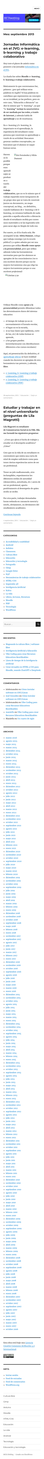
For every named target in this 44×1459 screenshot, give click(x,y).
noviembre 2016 (13, 965)
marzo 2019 (11, 903)
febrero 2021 (11, 845)
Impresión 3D (12, 584)
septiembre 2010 (13, 1189)
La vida (9, 594)
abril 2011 (10, 1167)
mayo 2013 (11, 1085)
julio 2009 (10, 1235)
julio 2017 (10, 946)
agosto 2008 (11, 1271)
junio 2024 (11, 757)
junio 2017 (10, 949)
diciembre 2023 (13, 767)
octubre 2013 (12, 1069)
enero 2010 (11, 1215)
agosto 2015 (11, 1004)
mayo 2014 (11, 1046)
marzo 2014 (11, 1053)
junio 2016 (10, 981)
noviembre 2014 (13, 1027)
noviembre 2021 (13, 819)
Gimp (8, 568)
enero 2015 (11, 1020)
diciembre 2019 (13, 877)
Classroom (10, 551)
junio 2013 (10, 1082)
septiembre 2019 (13, 887)
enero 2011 (11, 1176)
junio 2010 (10, 1199)
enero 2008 (11, 1293)
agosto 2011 (11, 1154)
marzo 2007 (11, 1323)
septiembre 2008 (13, 1267)
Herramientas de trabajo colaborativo (23, 577)
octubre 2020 (12, 858)
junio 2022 (11, 799)
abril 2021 (10, 842)
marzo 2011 (11, 1170)
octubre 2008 (12, 1264)
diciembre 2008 (13, 1258)
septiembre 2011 (13, 1150)
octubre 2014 (12, 1030)
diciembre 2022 (13, 786)
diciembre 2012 (13, 1102)
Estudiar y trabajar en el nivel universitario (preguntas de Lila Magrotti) (21, 414)
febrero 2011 (11, 1173)
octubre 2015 (12, 1001)
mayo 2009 (11, 1241)
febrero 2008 (12, 1290)
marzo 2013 (11, 1092)
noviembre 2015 (13, 998)
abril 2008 (10, 1284)
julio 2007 (10, 1313)
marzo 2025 (11, 747)
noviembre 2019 (13, 881)
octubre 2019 (12, 884)
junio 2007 (11, 1316)
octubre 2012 (12, 1108)
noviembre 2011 (13, 1144)
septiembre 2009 (14, 1228)
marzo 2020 (11, 871)
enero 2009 (11, 1254)
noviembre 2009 (13, 1222)
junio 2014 (10, 1043)
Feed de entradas (14, 1378)
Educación (25, 395)
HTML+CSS (11, 581)
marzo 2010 (11, 1209)
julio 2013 (10, 1079)
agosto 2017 (11, 942)
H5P (8, 574)
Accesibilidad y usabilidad (17, 542)
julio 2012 (10, 1118)
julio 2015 (10, 1007)
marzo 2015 (11, 1017)
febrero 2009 (12, 1251)
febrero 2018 (11, 929)
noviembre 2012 (13, 1105)
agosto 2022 (11, 793)
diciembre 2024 (13, 751)
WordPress (11, 610)
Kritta (8, 590)
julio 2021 (10, 832)
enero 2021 (11, 848)
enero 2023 (11, 783)
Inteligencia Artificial (15, 587)
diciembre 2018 (13, 913)
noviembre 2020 (13, 855)
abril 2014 (10, 1050)
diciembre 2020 (13, 851)
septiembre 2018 (13, 923)
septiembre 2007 (13, 1306)
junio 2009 (11, 1238)
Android (9, 545)
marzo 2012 (11, 1131)
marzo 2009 (11, 1248)
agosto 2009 (11, 1232)
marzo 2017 (11, 952)
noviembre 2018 (13, 916)
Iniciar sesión (12, 1375)
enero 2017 (11, 959)
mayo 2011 (10, 1163)
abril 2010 (10, 1206)
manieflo (10, 712)
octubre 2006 (12, 1329)
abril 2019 (10, 900)
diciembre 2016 (13, 962)
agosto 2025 (11, 741)
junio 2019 (10, 894)
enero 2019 (11, 910)
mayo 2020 (11, 868)
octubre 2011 (11, 1147)
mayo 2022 (11, 803)
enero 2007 (11, 1326)
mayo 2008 (11, 1280)
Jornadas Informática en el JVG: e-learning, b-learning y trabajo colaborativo (21, 50)
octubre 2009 (12, 1225)
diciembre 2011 (12, 1141)
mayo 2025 (11, 744)
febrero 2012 (11, 1134)
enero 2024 (11, 764)
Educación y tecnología (16, 561)
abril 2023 (10, 780)
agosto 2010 (11, 1193)
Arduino (9, 548)
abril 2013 (10, 1089)
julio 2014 (10, 1040)
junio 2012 (10, 1121)
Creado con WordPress (24, 1455)
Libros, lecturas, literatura (18, 597)
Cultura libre (11, 555)
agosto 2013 (11, 1076)
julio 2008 (10, 1274)
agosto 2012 (11, 1115)
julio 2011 (10, 1157)
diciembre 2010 (13, 1180)
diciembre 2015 (13, 994)
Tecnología (11, 607)
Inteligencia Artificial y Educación (21, 651)
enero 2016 (11, 991)
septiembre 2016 (13, 972)
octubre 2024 (12, 754)
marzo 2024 (11, 760)
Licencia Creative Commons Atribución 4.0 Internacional (19, 1346)
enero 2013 (11, 1098)
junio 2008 (11, 1277)
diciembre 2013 (13, 1063)
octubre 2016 (12, 968)
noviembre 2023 (13, 770)
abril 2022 (10, 806)
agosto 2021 (11, 829)
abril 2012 (10, 1128)
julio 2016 (10, 978)
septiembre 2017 (13, 939)
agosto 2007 (11, 1310)
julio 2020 (10, 864)
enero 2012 (11, 1137)
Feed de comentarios (15, 1382)
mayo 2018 (11, 926)
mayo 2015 (11, 1014)
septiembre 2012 (13, 1111)
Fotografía (10, 564)
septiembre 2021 (13, 825)
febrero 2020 (12, 874)
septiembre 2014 (13, 1033)
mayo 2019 (11, 897)
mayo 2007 (11, 1319)
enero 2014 (11, 1059)
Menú (36, 8)
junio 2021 (10, 835)
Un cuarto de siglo (25, 718)
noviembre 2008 (13, 1261)
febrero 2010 (11, 1212)
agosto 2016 (11, 975)
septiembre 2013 (13, 1072)
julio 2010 (10, 1196)
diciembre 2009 (13, 1219)
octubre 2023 (12, 773)
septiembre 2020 (13, 861)
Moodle (9, 600)
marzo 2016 (11, 988)
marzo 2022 (11, 809)
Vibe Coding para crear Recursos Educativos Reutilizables (21, 705)
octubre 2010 (12, 1186)
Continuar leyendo (12, 514)
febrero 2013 (11, 1095)
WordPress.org (12, 1385)
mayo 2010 (11, 1202)
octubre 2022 (12, 790)
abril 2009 (10, 1245)
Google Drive (12, 571)
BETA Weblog (8, 1455)
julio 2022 (10, 796)
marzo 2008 (11, 1287)
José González (12, 696)
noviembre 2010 (13, 1183)
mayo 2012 (11, 1124)
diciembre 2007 (13, 1297)
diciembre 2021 (13, 816)
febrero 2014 (11, 1056)
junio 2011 (10, 1160)
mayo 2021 (11, 838)
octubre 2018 (12, 920)
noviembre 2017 (13, 936)
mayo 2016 (11, 985)
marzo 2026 (11, 738)
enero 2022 (11, 812)
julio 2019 (10, 890)
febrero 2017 (11, 955)
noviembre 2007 (13, 1300)
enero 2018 (11, 933)
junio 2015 (10, 1011)
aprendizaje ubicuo (12, 357)
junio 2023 (11, 777)
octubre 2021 (12, 822)
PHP (8, 603)
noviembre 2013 (13, 1066)
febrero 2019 (11, 907)
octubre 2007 (12, 1303)
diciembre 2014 (13, 1024)
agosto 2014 (11, 1037)
